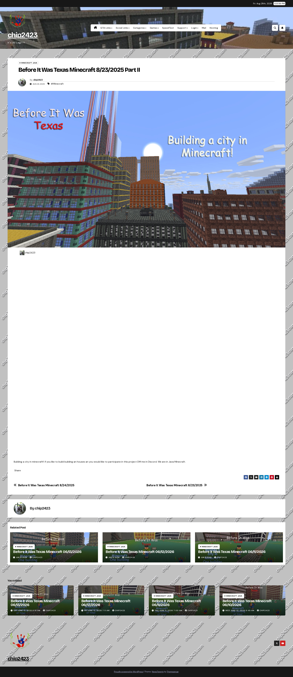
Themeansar (173, 671)
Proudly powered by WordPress (128, 671)
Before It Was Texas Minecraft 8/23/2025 (174, 485)
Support (181, 27)
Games (153, 27)
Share (17, 470)
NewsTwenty (158, 671)
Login (194, 27)
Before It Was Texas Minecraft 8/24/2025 (46, 485)
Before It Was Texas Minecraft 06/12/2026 (140, 552)
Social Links (122, 27)
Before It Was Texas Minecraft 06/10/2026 (246, 603)
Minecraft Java (29, 63)
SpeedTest (168, 27)
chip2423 (22, 35)
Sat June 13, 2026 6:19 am (27, 610)
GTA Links (105, 27)
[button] (275, 28)
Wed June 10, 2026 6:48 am (239, 610)
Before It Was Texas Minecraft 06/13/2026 (47, 552)
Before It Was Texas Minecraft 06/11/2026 (232, 552)
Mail (204, 27)
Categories (139, 27)
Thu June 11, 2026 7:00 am (168, 610)
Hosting (214, 27)
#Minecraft (57, 83)
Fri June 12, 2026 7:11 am (97, 610)
